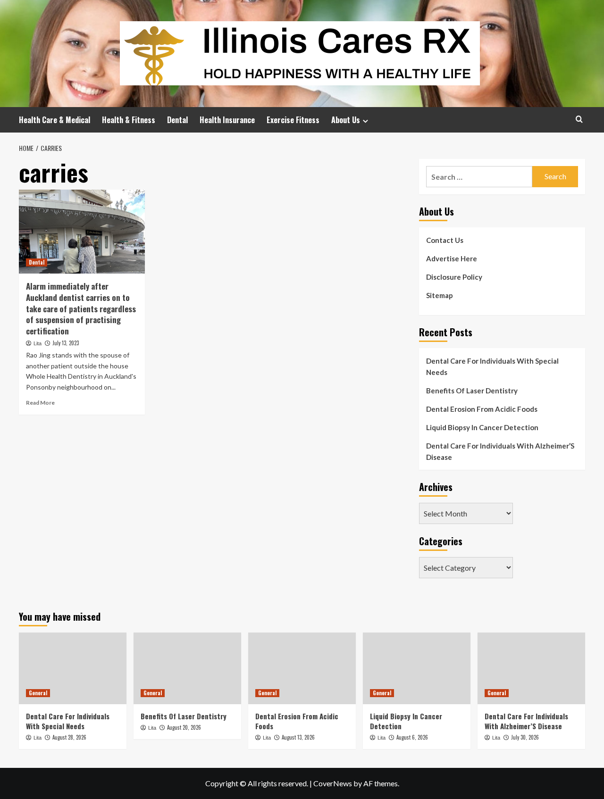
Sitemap (439, 295)
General (38, 693)
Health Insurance (227, 119)
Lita (38, 343)
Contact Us (444, 240)
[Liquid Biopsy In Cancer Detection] (416, 668)
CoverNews (332, 783)
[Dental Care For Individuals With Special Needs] (72, 668)
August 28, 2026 (69, 737)
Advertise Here (451, 258)
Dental (177, 119)
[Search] (579, 119)
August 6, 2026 (412, 737)
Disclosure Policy (454, 277)
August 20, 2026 (184, 727)
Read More (40, 402)
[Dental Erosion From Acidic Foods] (302, 668)
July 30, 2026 (525, 737)
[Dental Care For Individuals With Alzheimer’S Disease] (531, 668)
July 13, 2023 (65, 343)
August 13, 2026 (298, 737)
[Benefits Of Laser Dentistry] (187, 668)
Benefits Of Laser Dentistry (472, 390)
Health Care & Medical (54, 119)
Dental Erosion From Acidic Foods (481, 409)
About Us (345, 119)
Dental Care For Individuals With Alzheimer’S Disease (500, 451)
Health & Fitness (128, 119)
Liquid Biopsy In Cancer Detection (482, 427)
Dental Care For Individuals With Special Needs (492, 366)
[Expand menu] (365, 121)
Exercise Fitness (293, 119)
